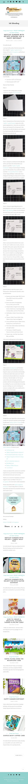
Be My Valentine (9, 210)
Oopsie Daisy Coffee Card (14, 735)
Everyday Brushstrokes (13, 171)
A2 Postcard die (10, 450)
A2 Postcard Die (17, 92)
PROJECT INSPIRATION (19, 30)
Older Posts (19, 755)
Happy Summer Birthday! (14, 699)
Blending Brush (10, 463)
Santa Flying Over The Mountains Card (14, 659)
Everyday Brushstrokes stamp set (14, 454)
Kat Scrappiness (15, 52)
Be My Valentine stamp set (12, 461)
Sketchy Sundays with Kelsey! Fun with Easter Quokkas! (14, 581)
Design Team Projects (8, 30)
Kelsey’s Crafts (6, 522)
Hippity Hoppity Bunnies (16, 50)
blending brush (12, 367)
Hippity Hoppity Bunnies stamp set (14, 452)
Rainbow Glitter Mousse (15, 422)
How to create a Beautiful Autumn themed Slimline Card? (14, 621)
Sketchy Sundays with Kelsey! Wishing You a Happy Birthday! (14, 36)
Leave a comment (18, 40)
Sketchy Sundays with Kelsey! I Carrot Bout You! (14, 539)
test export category (14, 32)
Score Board (9, 467)
